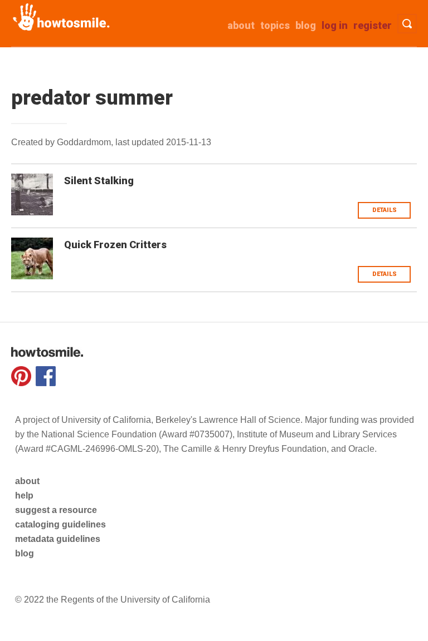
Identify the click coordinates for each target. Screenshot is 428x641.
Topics (275, 25)
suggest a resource (56, 510)
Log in (335, 25)
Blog (305, 25)
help (24, 495)
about (241, 25)
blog (24, 553)
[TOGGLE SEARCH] (407, 23)
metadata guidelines (57, 539)
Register (372, 25)
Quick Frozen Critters (115, 244)
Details (384, 210)
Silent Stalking (99, 180)
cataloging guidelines (60, 524)
